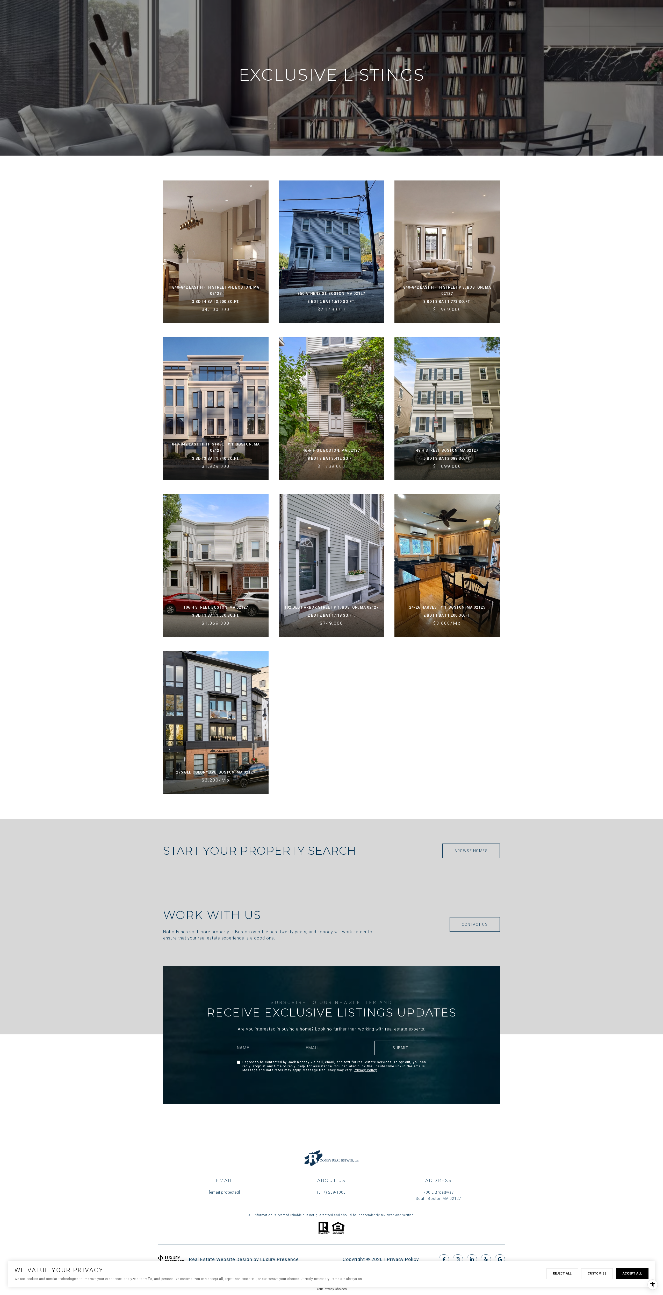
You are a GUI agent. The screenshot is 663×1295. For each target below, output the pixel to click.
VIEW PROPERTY (215, 252)
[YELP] (486, 1259)
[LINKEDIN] (472, 1259)
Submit (400, 1048)
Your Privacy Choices (331, 1289)
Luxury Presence (279, 1259)
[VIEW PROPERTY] (216, 242)
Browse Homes (471, 851)
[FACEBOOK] (444, 1259)
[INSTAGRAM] (458, 1259)
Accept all (632, 1273)
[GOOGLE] (500, 1259)
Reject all (562, 1273)
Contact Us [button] (475, 924)
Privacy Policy (365, 1070)
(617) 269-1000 (331, 1192)
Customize (597, 1273)
